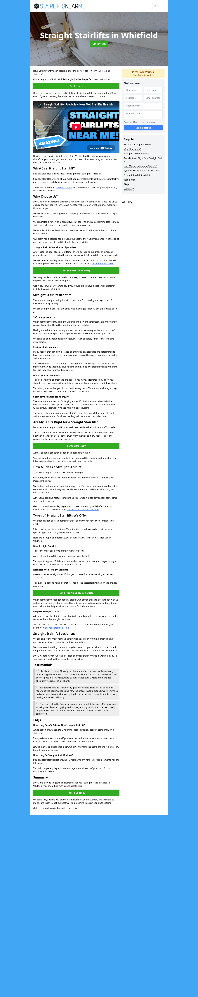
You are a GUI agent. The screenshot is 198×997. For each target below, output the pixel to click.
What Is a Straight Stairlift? (137, 144)
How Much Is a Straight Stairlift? (140, 166)
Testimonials (130, 179)
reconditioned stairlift (103, 263)
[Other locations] (155, 6)
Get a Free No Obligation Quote (76, 592)
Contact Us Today (76, 445)
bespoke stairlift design (57, 627)
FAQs (126, 184)
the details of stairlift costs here (83, 509)
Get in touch (99, 43)
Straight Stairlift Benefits (136, 153)
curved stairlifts (64, 187)
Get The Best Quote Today (76, 270)
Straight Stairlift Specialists (137, 175)
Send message (143, 127)
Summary (129, 188)
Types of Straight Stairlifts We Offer (142, 170)
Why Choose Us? (132, 149)
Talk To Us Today (76, 792)
